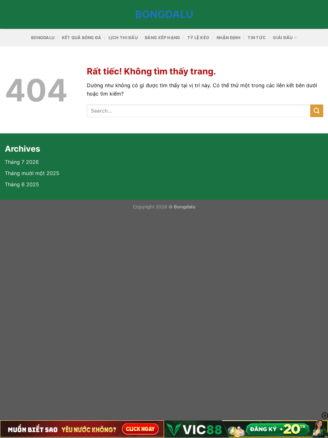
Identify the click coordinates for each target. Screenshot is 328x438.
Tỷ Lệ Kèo (198, 37)
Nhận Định (229, 37)
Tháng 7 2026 (22, 162)
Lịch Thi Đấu (123, 37)
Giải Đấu (282, 37)
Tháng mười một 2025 (32, 173)
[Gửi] (316, 111)
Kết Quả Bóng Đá (82, 37)
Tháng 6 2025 (22, 184)
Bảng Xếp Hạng (162, 37)
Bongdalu (164, 14)
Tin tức (257, 37)
